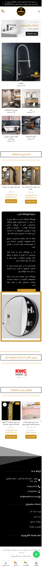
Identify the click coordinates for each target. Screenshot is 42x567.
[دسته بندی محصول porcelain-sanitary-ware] (11, 102)
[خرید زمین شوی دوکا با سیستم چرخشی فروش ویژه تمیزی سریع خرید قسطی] (31, 410)
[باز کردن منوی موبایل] (39, 11)
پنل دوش (31, 192)
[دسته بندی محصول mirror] (31, 102)
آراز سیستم (14, 556)
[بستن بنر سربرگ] (3, 3)
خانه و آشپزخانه (31, 427)
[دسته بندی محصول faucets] (21, 65)
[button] (37, 28)
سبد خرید (37, 516)
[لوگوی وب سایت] (21, 11)
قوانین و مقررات (35, 526)
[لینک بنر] (21, 28)
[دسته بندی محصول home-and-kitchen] (31, 128)
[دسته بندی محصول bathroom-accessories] (11, 130)
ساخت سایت (26, 556)
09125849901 (9, 4)
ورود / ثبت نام (35, 511)
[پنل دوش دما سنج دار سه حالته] (31, 175)
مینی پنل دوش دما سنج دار (11, 187)
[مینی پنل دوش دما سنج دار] (11, 175)
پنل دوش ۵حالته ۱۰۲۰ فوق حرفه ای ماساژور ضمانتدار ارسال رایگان (11, 424)
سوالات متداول (35, 521)
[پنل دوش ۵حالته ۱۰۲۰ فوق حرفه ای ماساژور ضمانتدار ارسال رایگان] (11, 410)
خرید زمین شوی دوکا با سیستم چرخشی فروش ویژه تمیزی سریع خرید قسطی (31, 424)
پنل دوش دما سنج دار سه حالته (31, 188)
